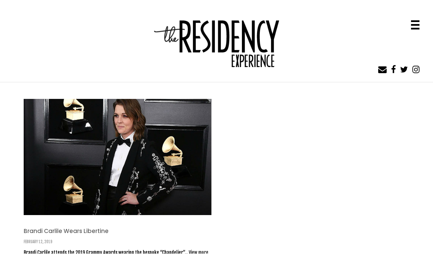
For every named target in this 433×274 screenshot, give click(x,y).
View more (198, 252)
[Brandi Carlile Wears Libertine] (117, 157)
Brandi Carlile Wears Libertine (66, 231)
